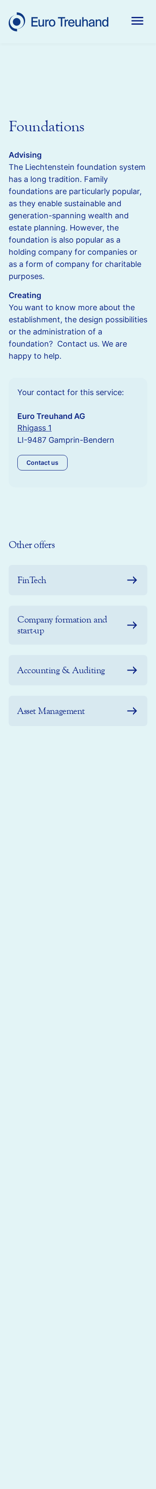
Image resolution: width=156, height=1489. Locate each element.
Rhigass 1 (34, 427)
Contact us (42, 462)
